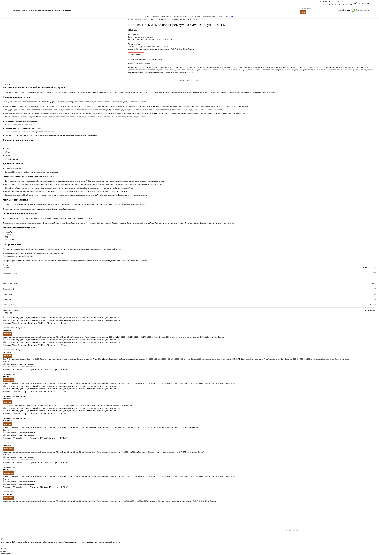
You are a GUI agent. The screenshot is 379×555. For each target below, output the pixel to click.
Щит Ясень (326, 1)
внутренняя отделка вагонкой (362, 67)
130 (374, 294)
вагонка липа (281, 67)
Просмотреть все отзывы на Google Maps (18, 256)
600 (158, 46)
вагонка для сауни (240, 67)
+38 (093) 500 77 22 (345, 5)
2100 (128, 501)
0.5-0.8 (373, 299)
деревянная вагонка (150, 70)
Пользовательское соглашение (297, 518)
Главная (131, 19)
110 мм (157, 39)
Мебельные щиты (197, 522)
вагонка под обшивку (327, 67)
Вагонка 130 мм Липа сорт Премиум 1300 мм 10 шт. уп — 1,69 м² (35, 462)
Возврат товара (291, 511)
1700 (157, 383)
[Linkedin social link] (19, 3)
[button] (7, 334)
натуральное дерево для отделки (304, 70)
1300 (164, 359)
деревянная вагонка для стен (170, 70)
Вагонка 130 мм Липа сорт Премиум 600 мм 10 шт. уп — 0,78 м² (35, 438)
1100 (155, 359)
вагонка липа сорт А (311, 67)
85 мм (151, 39)
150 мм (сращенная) (12, 159)
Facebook (61, 253)
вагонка (141, 67)
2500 (145, 501)
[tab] (185, 80)
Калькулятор (77, 10)
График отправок (102, 10)
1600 (177, 359)
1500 (172, 359)
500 (154, 46)
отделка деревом (366, 70)
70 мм (146, 39)
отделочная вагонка (135, 72)
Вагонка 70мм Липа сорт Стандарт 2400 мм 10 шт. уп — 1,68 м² (34, 413)
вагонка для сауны (255, 67)
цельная (373, 283)
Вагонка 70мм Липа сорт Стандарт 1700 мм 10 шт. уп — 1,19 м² (34, 345)
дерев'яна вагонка (135, 70)
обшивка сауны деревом (350, 70)
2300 (136, 501)
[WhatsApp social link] (137, 77)
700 (161, 46)
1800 (181, 359)
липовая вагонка (268, 70)
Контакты (194, 526)
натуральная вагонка (283, 70)
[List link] (47, 521)
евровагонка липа (188, 70)
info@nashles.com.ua (361, 3)
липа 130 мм (217, 70)
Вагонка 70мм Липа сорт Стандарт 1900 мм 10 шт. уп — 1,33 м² (34, 391)
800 (165, 46)
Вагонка (340, 1)
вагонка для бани (176, 67)
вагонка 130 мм (151, 67)
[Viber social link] (141, 77)
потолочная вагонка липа (153, 72)
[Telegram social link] (139, 77)
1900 (185, 359)
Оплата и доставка (292, 507)
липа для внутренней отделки (249, 70)
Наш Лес (373, 305)
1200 (159, 359)
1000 (151, 359)
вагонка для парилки (225, 67)
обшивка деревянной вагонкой (328, 70)
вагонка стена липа (343, 67)
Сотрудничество (292, 515)
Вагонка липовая (142, 19)
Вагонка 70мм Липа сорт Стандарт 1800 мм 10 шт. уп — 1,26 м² (34, 323)
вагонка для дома (209, 67)
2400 (141, 501)
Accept (3, 545)
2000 (123, 501)
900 (147, 359)
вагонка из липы (269, 67)
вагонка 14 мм (163, 67)
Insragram (53, 253)
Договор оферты (292, 522)
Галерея (194, 511)
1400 (168, 359)
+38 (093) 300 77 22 (329, 5)
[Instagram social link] (17, 3)
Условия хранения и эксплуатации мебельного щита (210, 507)
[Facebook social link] (12, 3)
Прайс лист (89, 10)
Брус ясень (195, 518)
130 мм (163, 39)
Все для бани (21, 328)
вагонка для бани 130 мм (193, 67)
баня (135, 67)
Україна (366, 310)
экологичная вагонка (186, 72)
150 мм (169, 39)
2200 (132, 501)
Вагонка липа (8, 92)
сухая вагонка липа (171, 72)
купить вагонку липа (204, 70)
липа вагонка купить (230, 70)
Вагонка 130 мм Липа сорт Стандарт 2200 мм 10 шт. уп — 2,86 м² (35, 487)
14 (375, 289)
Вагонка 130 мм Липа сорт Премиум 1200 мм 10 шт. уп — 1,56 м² (35, 369)
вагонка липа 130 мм (295, 67)
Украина (373, 310)
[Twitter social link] (14, 3)
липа (374, 273)
